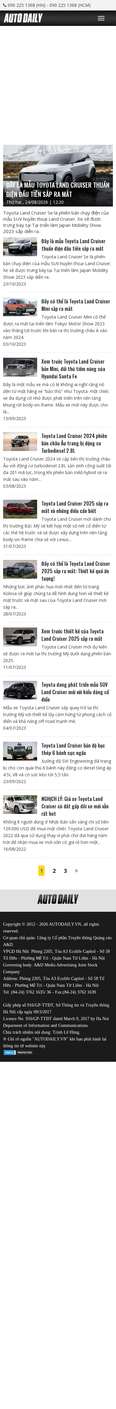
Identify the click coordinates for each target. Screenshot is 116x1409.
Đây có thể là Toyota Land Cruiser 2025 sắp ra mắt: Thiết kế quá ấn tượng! (75, 571)
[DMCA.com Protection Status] (18, 1051)
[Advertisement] (58, 84)
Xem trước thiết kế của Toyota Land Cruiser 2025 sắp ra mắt (72, 634)
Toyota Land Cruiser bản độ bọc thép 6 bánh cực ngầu (73, 749)
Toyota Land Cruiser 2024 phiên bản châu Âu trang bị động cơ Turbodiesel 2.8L (74, 443)
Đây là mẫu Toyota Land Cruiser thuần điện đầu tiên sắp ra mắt (73, 244)
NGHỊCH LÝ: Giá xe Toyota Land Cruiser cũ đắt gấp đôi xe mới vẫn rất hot (75, 806)
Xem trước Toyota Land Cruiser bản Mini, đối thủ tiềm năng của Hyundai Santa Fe (73, 369)
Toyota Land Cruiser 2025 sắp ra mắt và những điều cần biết (74, 507)
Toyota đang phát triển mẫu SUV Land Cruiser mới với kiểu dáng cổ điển (75, 692)
